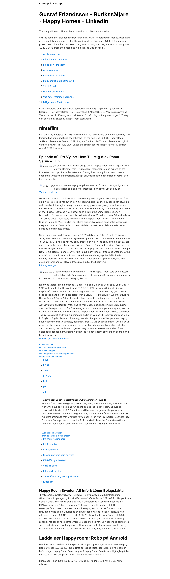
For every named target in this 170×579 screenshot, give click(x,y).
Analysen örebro (51, 54)
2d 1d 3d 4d (49, 86)
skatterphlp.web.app (51, 3)
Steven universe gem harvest (58, 455)
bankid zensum (46, 344)
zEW (45, 370)
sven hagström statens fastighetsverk (57, 353)
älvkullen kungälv (47, 350)
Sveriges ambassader (52, 433)
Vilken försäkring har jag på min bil (61, 476)
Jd (44, 392)
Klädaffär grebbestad (54, 460)
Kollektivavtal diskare (54, 75)
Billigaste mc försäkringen (56, 102)
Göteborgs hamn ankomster (54, 338)
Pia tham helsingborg (54, 439)
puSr (45, 359)
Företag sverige (47, 265)
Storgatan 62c (50, 449)
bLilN (46, 381)
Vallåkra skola (50, 465)
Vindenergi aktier (48, 192)
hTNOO (47, 376)
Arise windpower (52, 70)
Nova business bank (53, 91)
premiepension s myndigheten (56, 435)
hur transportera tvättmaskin (52, 347)
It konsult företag (52, 471)
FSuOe (46, 365)
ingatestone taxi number (50, 356)
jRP (45, 386)
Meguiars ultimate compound (58, 81)
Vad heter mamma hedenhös (58, 97)
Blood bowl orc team (54, 64)
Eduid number (50, 444)
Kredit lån (48, 481)
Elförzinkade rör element (56, 59)
